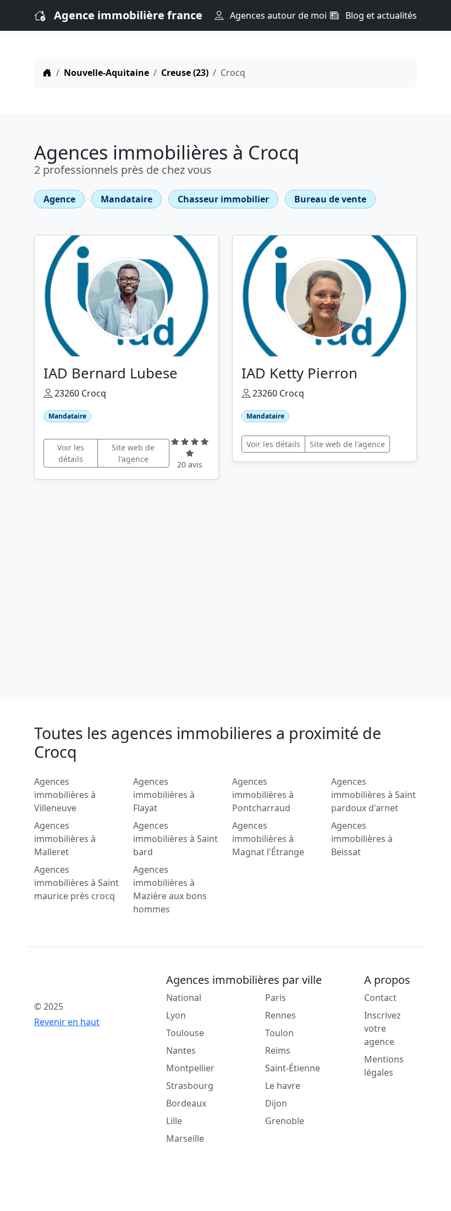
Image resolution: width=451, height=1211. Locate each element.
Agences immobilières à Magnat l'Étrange (268, 838)
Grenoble (284, 1121)
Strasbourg (189, 1086)
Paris (275, 998)
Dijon (276, 1103)
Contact (380, 998)
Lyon (176, 1015)
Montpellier (190, 1068)
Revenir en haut (67, 1022)
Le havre (282, 1086)
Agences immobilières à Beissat (362, 838)
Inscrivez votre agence (382, 1028)
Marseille (185, 1138)
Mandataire (126, 199)
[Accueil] (47, 73)
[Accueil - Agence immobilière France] (77, 982)
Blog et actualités (380, 15)
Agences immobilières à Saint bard (175, 838)
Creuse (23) (184, 73)
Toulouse (185, 1033)
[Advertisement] (225, 582)
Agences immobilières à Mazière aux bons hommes (170, 889)
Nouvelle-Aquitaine (106, 73)
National (183, 998)
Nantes (181, 1050)
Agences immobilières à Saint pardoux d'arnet (373, 794)
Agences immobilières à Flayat (164, 794)
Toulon (279, 1033)
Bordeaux (186, 1103)
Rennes (280, 1015)
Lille (174, 1121)
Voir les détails (70, 453)
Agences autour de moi (277, 15)
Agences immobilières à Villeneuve (65, 794)
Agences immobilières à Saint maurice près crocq (76, 882)
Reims (277, 1050)
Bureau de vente (330, 199)
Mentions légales (384, 1065)
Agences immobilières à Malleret (65, 838)
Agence (59, 199)
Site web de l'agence (133, 453)
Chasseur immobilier (223, 199)
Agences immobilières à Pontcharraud (263, 794)
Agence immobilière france (128, 15)
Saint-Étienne (292, 1068)
